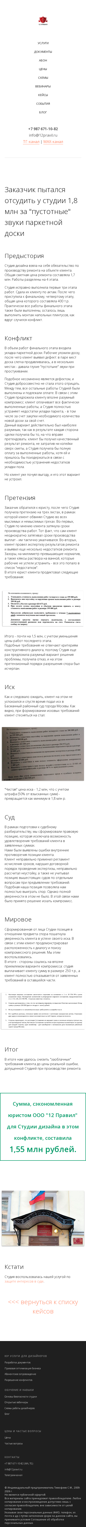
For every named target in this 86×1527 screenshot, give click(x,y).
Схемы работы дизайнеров (20, 1408)
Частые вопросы (14, 1443)
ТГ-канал (31, 141)
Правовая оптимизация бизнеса (23, 1368)
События (43, 104)
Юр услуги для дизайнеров (26, 1356)
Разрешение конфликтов (18, 1380)
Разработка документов (18, 1362)
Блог (43, 112)
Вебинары (43, 86)
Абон (43, 60)
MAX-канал (53, 141)
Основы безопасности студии (21, 1396)
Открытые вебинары (16, 1402)
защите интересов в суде (24, 1281)
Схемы (43, 78)
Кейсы (43, 95)
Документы (43, 52)
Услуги (43, 43)
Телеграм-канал (13, 1475)
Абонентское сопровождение (20, 1374)
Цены (43, 69)
